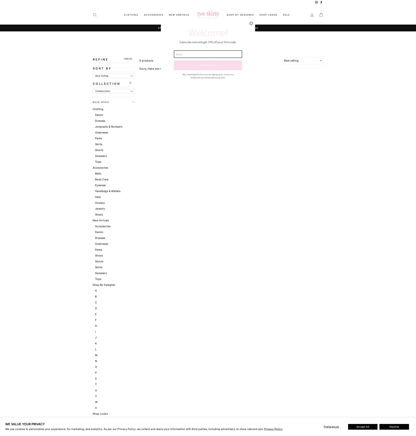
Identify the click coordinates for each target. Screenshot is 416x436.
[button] (251, 23)
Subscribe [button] (208, 65)
